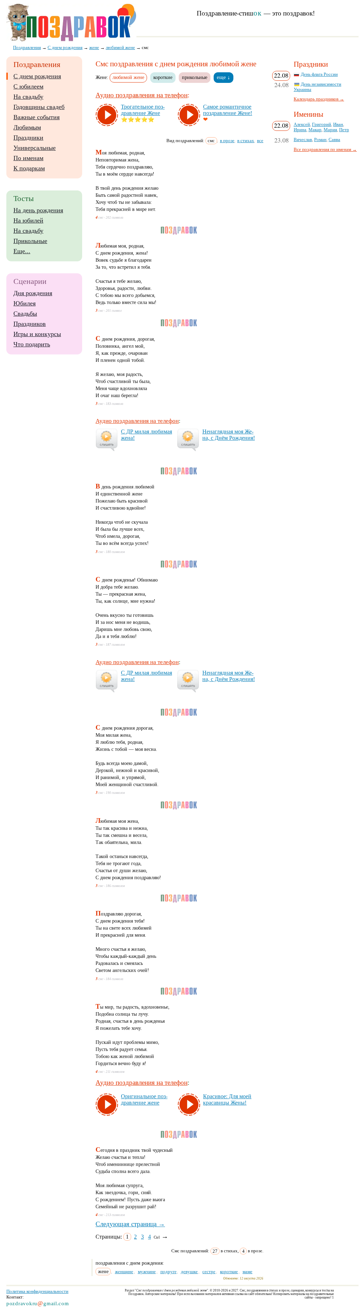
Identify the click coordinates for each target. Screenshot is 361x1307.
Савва (334, 139)
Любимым (27, 127)
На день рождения (38, 210)
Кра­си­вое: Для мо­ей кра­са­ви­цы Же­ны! (227, 1099)
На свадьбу (28, 96)
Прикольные (30, 240)
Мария (330, 129)
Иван (338, 124)
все (260, 140)
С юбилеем (28, 86)
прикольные (194, 77)
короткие (162, 77)
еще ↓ (223, 77)
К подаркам (29, 168)
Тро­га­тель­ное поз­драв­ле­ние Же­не (143, 110)
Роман (320, 139)
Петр (344, 129)
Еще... (21, 251)
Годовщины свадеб (39, 106)
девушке (189, 1271)
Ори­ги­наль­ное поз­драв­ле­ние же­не (144, 1099)
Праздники (28, 137)
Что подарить (31, 344)
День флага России (319, 74)
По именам (28, 158)
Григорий (321, 124)
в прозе (227, 140)
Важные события (36, 117)
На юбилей (28, 220)
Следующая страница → (130, 1224)
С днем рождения (37, 76)
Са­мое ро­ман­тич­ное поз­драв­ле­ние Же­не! (227, 110)
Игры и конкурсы (37, 334)
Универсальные (34, 147)
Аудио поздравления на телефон (142, 95)
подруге (168, 1271)
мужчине (147, 1271)
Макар (315, 129)
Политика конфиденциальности (37, 1291)
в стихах (245, 140)
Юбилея (24, 303)
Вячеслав (303, 139)
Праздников (29, 323)
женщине (124, 1271)
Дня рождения (32, 293)
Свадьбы (25, 313)
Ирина (300, 129)
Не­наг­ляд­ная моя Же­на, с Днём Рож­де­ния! (228, 434)
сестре (208, 1271)
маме (247, 1271)
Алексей (302, 124)
